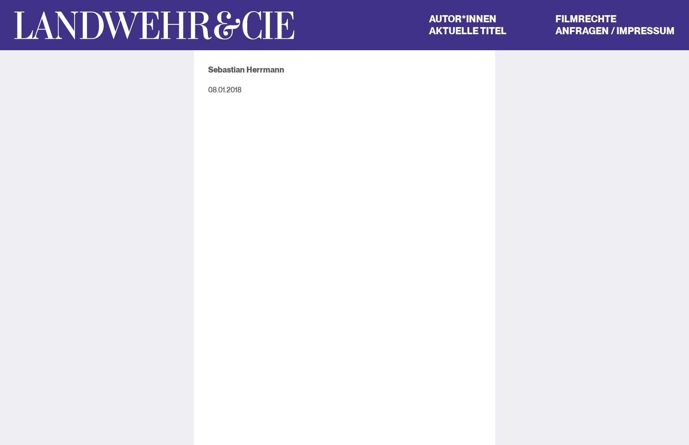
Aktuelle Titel (467, 31)
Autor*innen (462, 19)
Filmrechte (585, 19)
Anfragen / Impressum (615, 31)
